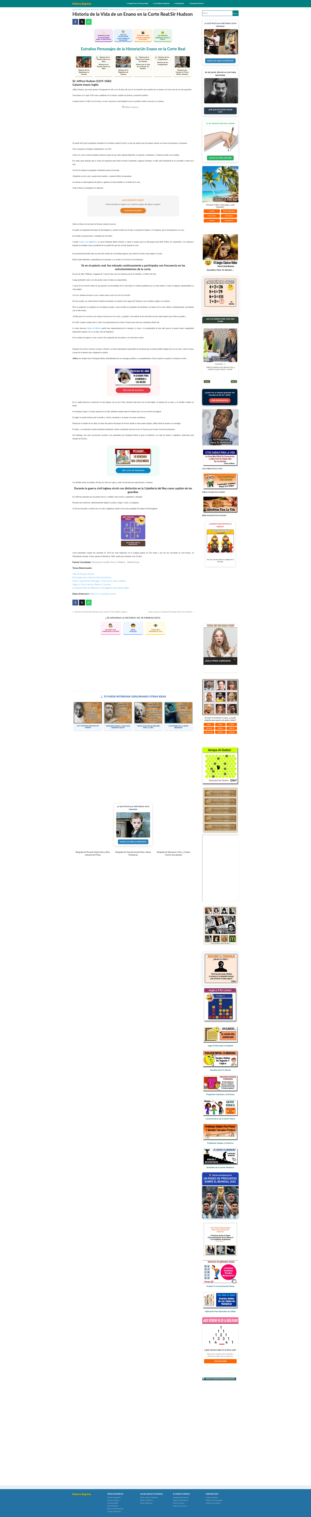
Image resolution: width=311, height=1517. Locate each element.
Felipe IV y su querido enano (102, 594)
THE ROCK (209, 728)
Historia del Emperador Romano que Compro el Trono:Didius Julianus (100, 612)
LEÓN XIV (231, 728)
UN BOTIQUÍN (229, 216)
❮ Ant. (207, 381)
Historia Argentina (114, 1497)
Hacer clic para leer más (220, 158)
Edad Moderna (112, 1506)
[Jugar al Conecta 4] (220, 1005)
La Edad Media (112, 1503)
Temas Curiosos (178, 1503)
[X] (82, 22)
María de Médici (93, 328)
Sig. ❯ (234, 381)
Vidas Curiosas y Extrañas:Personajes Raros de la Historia (170, 612)
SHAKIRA (220, 732)
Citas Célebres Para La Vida (212, 469)
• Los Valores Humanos (161, 3)
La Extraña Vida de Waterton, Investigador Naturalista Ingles (100, 588)
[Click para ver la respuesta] (229, 300)
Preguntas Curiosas (180, 1506)
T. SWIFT (231, 724)
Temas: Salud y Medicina (149, 1497)
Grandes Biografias (114, 1511)
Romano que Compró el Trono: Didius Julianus (182, 72)
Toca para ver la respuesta (133, 543)
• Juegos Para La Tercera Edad (137, 3)
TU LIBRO (212, 211)
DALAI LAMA (209, 732)
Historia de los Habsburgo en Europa (83, 72)
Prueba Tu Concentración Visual (220, 1286)
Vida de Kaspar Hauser (83, 574)
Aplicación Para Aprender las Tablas (220, 1311)
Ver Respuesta (219, 400)
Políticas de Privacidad (214, 1500)
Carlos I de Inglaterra (87, 242)
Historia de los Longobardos (162, 63)
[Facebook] (75, 22)
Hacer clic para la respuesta (133, 842)
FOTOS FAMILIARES (229, 211)
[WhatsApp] (89, 22)
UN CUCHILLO (229, 220)
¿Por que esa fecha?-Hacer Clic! (220, 111)
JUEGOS (211, 220)
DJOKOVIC (232, 732)
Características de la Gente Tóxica (220, 1119)
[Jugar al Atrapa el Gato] (220, 766)
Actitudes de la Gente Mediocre (220, 1167)
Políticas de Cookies (213, 1503)
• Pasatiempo (179, 3)
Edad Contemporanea (115, 1509)
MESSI (209, 724)
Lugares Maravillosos (180, 1500)
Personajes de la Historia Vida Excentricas (91, 577)
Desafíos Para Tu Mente (220, 1070)
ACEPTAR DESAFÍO (133, 210)
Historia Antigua (113, 1500)
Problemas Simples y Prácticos (220, 1143)
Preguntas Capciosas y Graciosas (220, 1094)
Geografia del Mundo (181, 1497)
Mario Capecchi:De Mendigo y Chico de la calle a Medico (99, 581)
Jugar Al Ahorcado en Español (220, 1046)
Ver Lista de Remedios (133, 470)
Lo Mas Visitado (212, 1497)
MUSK (220, 724)
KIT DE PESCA (211, 216)
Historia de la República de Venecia (123, 72)
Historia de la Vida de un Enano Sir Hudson (143, 67)
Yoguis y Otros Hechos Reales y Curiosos (91, 585)
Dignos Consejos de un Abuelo (213, 492)
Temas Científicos (146, 1500)
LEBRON (220, 728)
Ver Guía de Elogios (133, 390)
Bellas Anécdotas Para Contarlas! (214, 515)
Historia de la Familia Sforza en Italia (103, 67)
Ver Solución (220, 1361)
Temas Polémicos (146, 1503)
